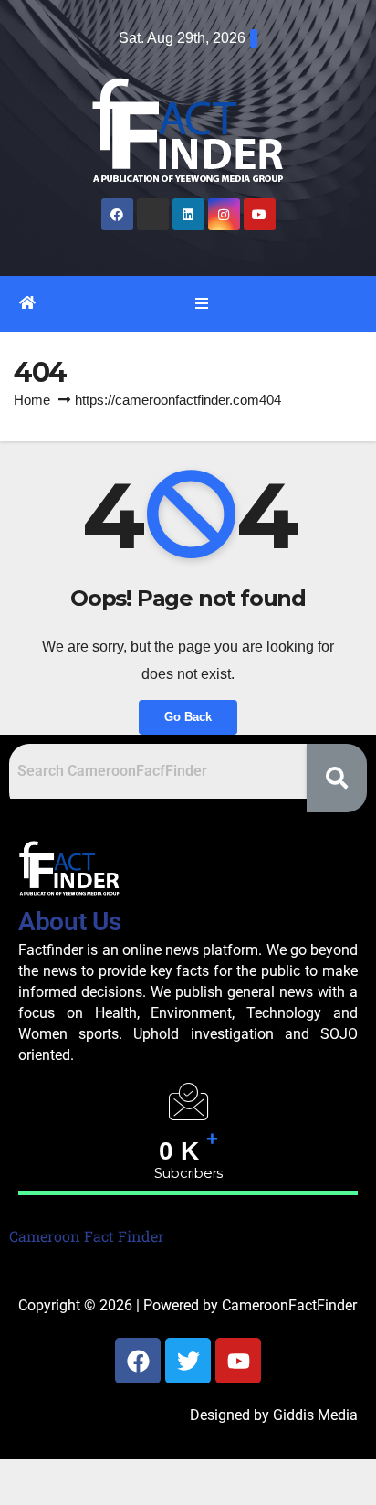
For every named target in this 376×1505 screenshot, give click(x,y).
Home (32, 400)
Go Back (188, 717)
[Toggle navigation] (201, 303)
